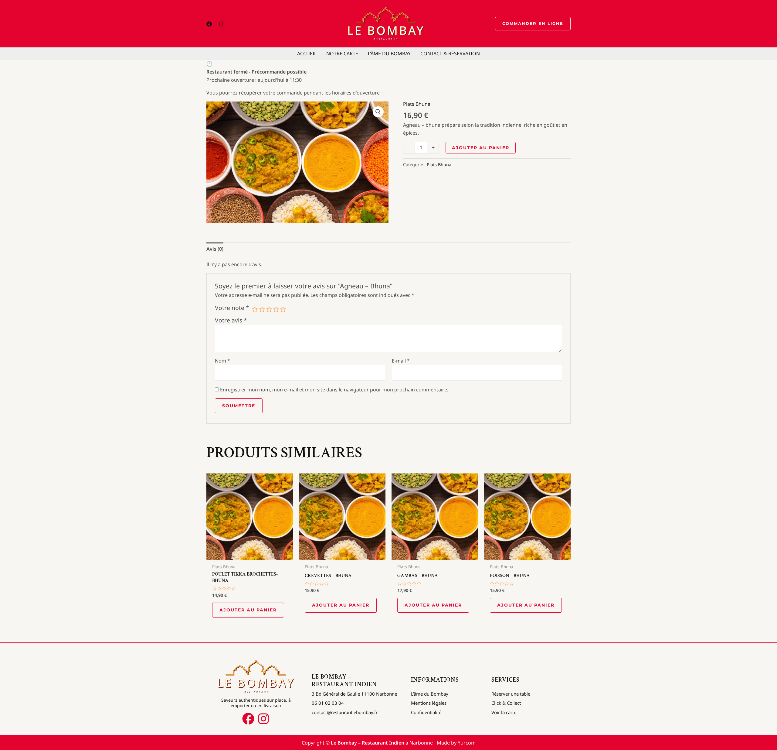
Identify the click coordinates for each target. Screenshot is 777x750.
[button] (533, 23)
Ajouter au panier (480, 147)
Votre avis (231, 320)
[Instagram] (222, 24)
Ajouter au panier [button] (248, 610)
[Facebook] (209, 24)
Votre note (232, 308)
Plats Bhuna (416, 104)
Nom (222, 360)
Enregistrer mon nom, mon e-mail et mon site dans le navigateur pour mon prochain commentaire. (334, 389)
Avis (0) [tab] (214, 249)
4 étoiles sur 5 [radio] (276, 309)
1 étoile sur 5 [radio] (255, 309)
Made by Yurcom (456, 742)
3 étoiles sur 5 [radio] (269, 309)
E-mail (401, 360)
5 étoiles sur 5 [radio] (283, 309)
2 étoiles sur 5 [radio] (262, 309)
